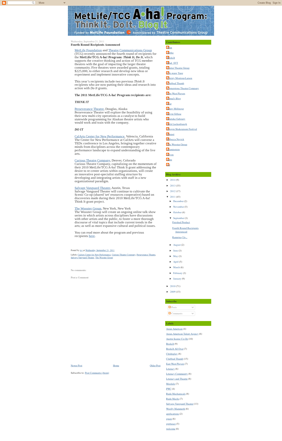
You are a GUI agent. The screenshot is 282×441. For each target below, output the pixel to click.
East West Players (176, 93)
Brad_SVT (172, 63)
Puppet (170, 134)
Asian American (174, 328)
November (179, 206)
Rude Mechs (172, 398)
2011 (173, 196)
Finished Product (181, 222)
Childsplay (172, 353)
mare (169, 159)
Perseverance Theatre (89, 109)
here (92, 236)
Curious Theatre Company (92, 160)
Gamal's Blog (174, 98)
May (176, 256)
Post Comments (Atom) (97, 372)
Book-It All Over (174, 348)
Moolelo (170, 383)
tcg (168, 164)
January (177, 278)
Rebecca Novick (175, 139)
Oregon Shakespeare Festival (182, 129)
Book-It (171, 57)
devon (170, 154)
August (177, 244)
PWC (168, 388)
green (169, 418)
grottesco (171, 423)
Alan (169, 47)
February (178, 273)
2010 (173, 286)
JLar (169, 103)
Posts (174, 307)
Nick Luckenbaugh (177, 124)
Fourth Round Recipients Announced (185, 230)
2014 (173, 179)
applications (172, 413)
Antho (170, 52)
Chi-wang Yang (175, 73)
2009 (173, 291)
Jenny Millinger (175, 108)
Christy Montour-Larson (179, 78)
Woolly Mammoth (175, 408)
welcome (170, 428)
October (177, 212)
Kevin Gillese (174, 114)
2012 (173, 191)
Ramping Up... (179, 237)
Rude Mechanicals (176, 393)
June (176, 250)
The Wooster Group (88, 208)
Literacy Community (177, 373)
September (179, 218)
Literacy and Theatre (177, 378)
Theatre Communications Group (130, 50)
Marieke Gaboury (176, 119)
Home (116, 365)
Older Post (155, 365)
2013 (173, 185)
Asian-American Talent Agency (182, 333)
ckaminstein (173, 149)
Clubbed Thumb (175, 83)
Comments (176, 313)
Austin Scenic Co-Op (177, 338)
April (176, 261)
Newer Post (76, 365)
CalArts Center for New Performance (100, 136)
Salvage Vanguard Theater (92, 188)
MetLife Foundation (88, 50)
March (177, 267)
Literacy (170, 368)
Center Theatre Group (178, 68)
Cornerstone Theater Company (183, 88)
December (178, 201)
